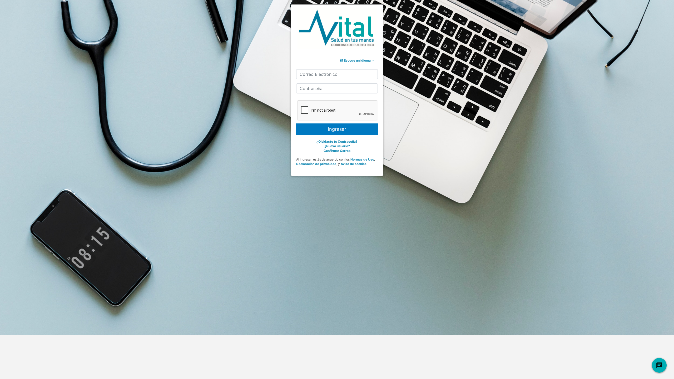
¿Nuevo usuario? (337, 146)
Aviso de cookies (353, 164)
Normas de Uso (362, 159)
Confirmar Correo (337, 151)
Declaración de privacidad (316, 164)
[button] (357, 60)
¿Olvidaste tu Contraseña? (337, 141)
